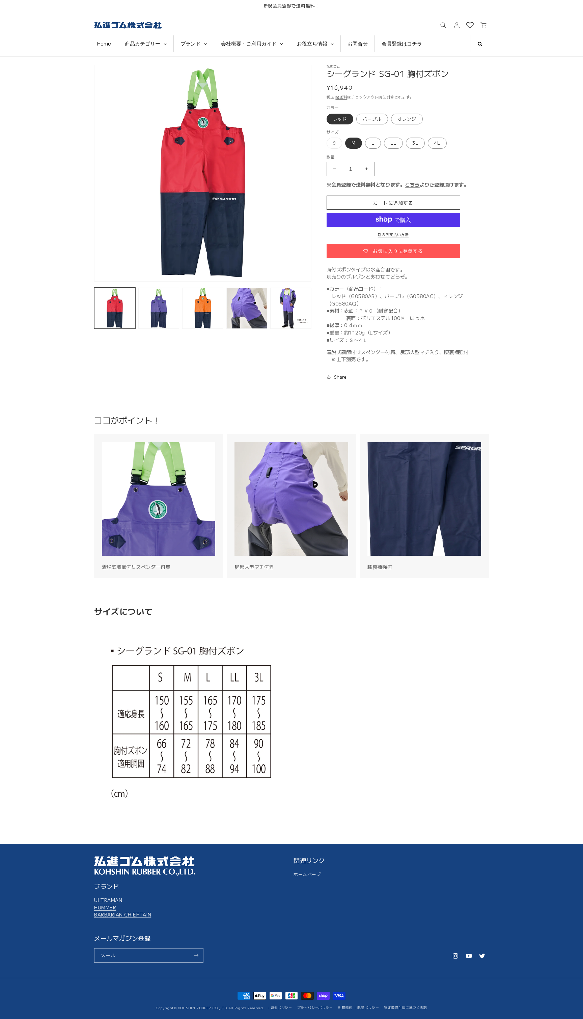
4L (437, 143)
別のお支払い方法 (393, 234)
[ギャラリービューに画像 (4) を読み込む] (247, 308)
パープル (372, 118)
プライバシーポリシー (315, 1007)
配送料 (341, 96)
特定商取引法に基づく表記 (405, 1007)
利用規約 (345, 1007)
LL (393, 143)
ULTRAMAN (108, 899)
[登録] (196, 955)
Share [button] (340, 376)
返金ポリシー (281, 1007)
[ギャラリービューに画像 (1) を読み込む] (114, 308)
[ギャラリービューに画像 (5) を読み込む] (290, 308)
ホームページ (307, 874)
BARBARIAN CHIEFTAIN (122, 914)
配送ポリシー (368, 1007)
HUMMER (105, 907)
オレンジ (406, 118)
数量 (331, 156)
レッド (340, 118)
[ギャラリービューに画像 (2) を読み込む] (158, 308)
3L (415, 143)
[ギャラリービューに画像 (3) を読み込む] (202, 308)
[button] (443, 25)
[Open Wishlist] (470, 25)
